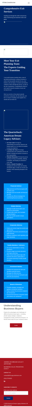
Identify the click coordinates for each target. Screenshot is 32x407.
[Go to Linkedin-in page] (4, 381)
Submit (8, 398)
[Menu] (29, 3)
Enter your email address (10, 390)
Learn (16, 325)
